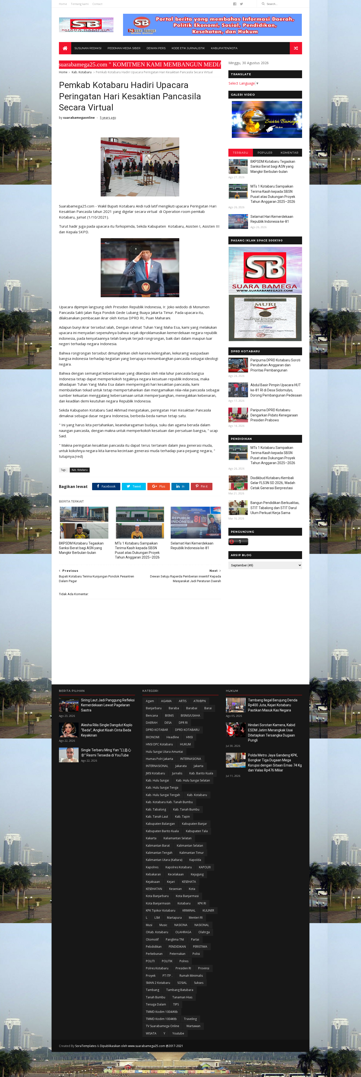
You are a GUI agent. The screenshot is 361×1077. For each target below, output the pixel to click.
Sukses (198, 983)
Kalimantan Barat (158, 845)
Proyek (150, 976)
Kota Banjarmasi (187, 896)
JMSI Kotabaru (155, 773)
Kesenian (175, 889)
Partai (195, 939)
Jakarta (198, 766)
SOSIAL (182, 983)
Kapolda (195, 860)
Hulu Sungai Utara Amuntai (164, 752)
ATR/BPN (200, 701)
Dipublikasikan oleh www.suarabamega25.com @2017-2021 (141, 1046)
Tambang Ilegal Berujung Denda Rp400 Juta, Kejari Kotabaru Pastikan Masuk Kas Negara (272, 705)
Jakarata (181, 766)
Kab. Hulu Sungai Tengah (163, 795)
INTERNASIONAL (157, 766)
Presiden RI (183, 968)
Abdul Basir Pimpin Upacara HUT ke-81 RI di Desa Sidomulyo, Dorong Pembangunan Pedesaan (276, 390)
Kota (192, 889)
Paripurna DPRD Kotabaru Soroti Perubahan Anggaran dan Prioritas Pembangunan (275, 365)
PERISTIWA (200, 946)
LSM (157, 917)
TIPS (176, 1004)
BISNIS (169, 715)
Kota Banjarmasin (158, 903)
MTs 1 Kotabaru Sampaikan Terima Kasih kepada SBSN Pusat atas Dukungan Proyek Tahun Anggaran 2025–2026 (137, 550)
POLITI (150, 961)
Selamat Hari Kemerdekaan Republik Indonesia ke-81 (192, 545)
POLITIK (167, 961)
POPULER (265, 152)
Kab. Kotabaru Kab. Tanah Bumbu (169, 802)
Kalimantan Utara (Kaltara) (164, 860)
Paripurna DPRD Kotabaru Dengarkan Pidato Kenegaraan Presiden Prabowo (274, 415)
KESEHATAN (154, 889)
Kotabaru (184, 903)
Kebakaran (153, 874)
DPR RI (183, 723)
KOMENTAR (290, 152)
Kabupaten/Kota (224, 48)
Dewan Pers (156, 48)
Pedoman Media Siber (124, 48)
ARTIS (182, 701)
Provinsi (203, 968)
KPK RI (202, 903)
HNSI (189, 737)
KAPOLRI (205, 867)
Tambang (152, 990)
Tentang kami (80, 4)
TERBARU (240, 152)
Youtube (178, 1033)
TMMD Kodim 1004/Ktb (162, 1012)
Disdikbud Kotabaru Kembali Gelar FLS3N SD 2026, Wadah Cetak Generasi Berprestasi (272, 483)
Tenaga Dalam (156, 1004)
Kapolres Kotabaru (179, 867)
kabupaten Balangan (160, 824)
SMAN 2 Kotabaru (158, 983)
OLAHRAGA (183, 932)
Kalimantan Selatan (190, 845)
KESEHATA (189, 882)
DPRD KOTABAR (157, 730)
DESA (168, 723)
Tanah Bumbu (155, 997)
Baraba (174, 708)
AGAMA (166, 701)
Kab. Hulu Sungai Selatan (193, 780)
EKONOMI (152, 737)
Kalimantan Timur (192, 853)
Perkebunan (154, 954)
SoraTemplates (85, 1046)
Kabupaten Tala (197, 831)
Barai (208, 708)
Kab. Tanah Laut (157, 816)
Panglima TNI (175, 939)
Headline (173, 737)
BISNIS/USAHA (190, 715)
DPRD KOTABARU (187, 730)
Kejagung (197, 874)
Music (163, 925)
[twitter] (241, 4)
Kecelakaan (176, 874)
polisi (196, 954)
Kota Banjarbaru (157, 896)
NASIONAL (201, 925)
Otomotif (152, 939)
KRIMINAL (188, 910)
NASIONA (180, 925)
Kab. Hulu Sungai (157, 780)
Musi (149, 925)
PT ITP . (167, 976)
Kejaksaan (153, 882)
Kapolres (152, 867)
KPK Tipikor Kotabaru (160, 910)
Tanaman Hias (182, 997)
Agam (150, 701)
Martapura (174, 917)
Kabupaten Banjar (194, 824)
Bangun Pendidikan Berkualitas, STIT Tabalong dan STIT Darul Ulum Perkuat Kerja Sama (274, 508)
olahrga (204, 932)
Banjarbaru (154, 708)
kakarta (151, 838)
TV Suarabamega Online (162, 1026)
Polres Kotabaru (157, 968)
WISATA (151, 1033)
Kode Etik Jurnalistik (188, 48)
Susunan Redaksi (87, 48)
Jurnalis (177, 773)
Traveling (190, 1019)
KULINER (208, 910)
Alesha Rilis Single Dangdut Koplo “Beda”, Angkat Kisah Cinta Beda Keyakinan (106, 730)
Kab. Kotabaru (82, 72)
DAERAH (151, 723)
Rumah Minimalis (191, 976)
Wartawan (193, 1026)
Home (63, 4)
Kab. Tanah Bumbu (186, 809)
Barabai (191, 708)
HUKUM (185, 744)
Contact (97, 4)
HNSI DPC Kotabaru (159, 744)
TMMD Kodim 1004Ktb (161, 1019)
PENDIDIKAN (177, 946)
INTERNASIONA (190, 759)
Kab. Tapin (182, 816)
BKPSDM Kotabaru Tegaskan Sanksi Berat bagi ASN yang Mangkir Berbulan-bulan (81, 548)
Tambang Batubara (179, 990)
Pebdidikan (154, 946)
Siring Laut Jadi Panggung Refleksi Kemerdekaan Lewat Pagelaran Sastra (108, 705)
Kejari (171, 882)
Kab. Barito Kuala (201, 773)
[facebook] (234, 4)
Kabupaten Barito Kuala (162, 831)
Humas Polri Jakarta (159, 759)
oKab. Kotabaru (157, 932)
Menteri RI (196, 917)
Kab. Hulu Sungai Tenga (162, 787)
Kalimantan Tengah (159, 853)
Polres (184, 961)
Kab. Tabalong (156, 809)
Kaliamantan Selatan (178, 838)
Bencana (152, 715)
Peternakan (177, 954)
